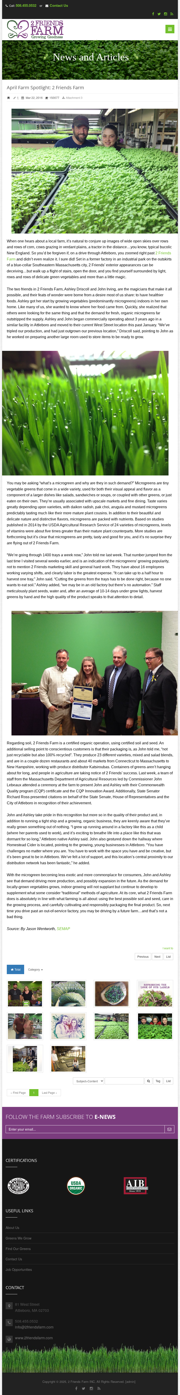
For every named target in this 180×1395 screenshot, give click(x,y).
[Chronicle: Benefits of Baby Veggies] (25, 994)
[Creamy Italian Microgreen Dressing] (112, 994)
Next (157, 956)
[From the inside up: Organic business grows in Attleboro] (68, 1059)
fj (17, 98)
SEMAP (63, 929)
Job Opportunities (19, 1269)
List (168, 956)
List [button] (168, 1081)
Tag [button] (158, 1081)
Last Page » (49, 1092)
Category (34, 969)
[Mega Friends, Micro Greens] (68, 994)
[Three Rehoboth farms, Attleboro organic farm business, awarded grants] (155, 1026)
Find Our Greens (18, 1248)
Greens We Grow (18, 1238)
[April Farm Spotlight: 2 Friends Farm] (112, 1026)
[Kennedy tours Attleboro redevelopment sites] (25, 1059)
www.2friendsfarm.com (34, 1337)
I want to (168, 948)
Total (17, 969)
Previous (143, 956)
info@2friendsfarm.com (34, 1327)
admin (130, 1381)
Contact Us (59, 5)
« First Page (18, 1092)
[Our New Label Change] (155, 994)
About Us (12, 1227)
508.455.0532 (26, 5)
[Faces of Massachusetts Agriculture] (68, 1026)
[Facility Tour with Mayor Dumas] (25, 1026)
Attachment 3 (73, 98)
